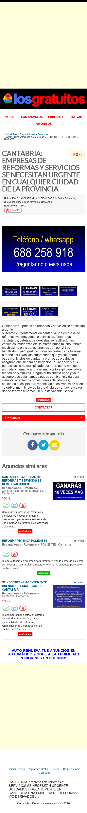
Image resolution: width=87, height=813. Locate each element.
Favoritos (43, 124)
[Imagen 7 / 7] (49, 312)
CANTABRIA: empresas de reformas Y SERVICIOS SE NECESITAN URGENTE (21, 480)
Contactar (43, 407)
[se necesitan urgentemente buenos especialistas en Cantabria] (69, 596)
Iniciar (10, 117)
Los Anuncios (32, 117)
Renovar (75, 117)
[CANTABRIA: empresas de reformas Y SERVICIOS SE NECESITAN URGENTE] (69, 490)
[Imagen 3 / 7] (49, 291)
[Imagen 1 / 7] (43, 248)
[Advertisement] (43, 45)
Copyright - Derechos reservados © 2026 (43, 803)
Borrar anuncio (71, 769)
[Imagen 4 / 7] (68, 291)
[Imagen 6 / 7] (30, 312)
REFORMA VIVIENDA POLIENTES (24, 541)
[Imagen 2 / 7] (30, 291)
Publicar (55, 117)
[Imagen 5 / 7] (11, 312)
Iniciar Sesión (17, 769)
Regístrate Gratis (38, 769)
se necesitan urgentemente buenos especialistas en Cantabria (24, 585)
